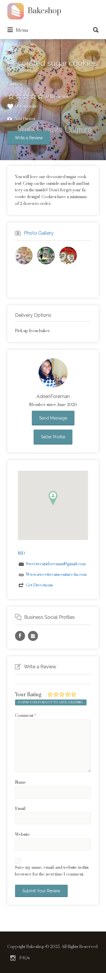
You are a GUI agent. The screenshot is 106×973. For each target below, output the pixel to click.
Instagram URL (33, 636)
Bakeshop (44, 11)
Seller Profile (53, 437)
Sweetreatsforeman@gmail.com (56, 564)
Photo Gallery (39, 233)
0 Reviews (57, 97)
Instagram (13, 958)
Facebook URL (20, 636)
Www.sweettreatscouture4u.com (56, 574)
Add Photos (24, 119)
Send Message (53, 418)
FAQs (24, 958)
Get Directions (39, 585)
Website (22, 834)
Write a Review (29, 137)
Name (20, 782)
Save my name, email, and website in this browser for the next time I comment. (52, 871)
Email (20, 808)
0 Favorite (26, 106)
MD (10, 75)
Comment (25, 715)
